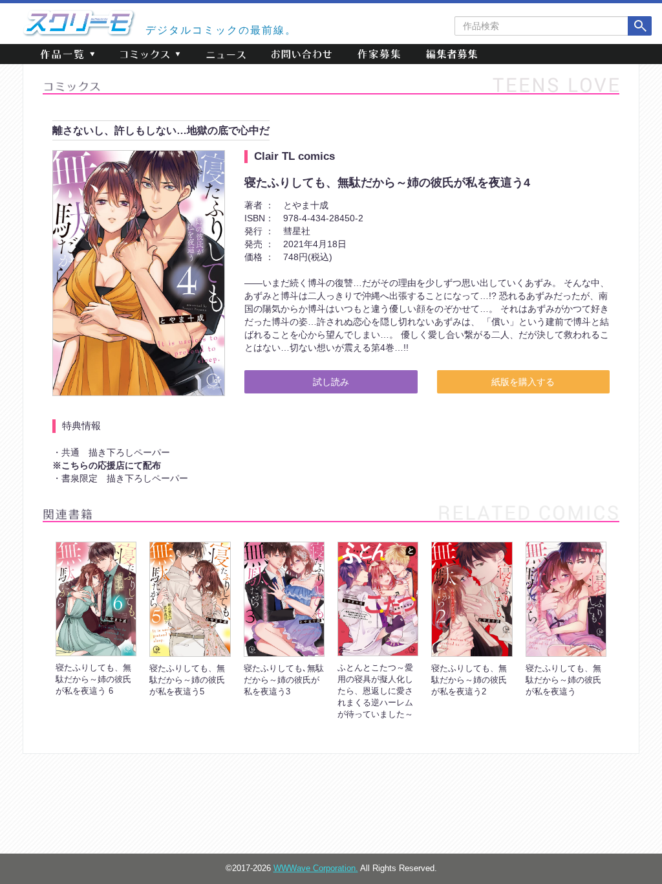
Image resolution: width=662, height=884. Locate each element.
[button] (67, 54)
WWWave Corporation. (315, 868)
